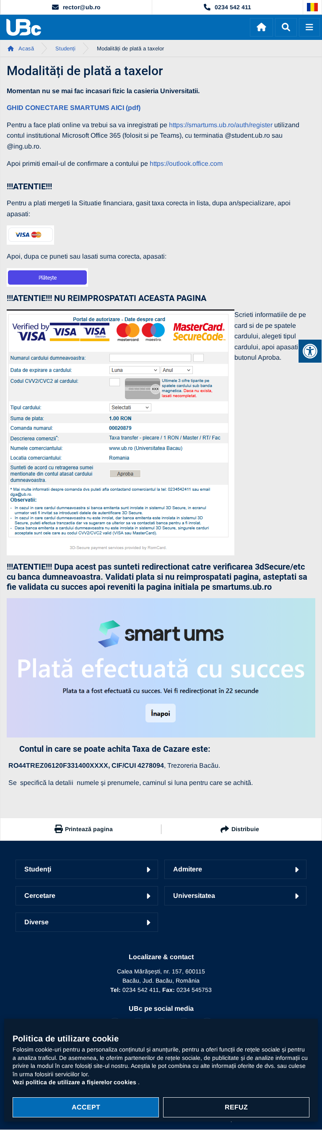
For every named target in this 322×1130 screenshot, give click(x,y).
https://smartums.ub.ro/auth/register (221, 124)
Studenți (65, 48)
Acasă (25, 48)
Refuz (236, 1107)
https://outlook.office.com (186, 163)
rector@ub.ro (82, 7)
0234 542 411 (233, 7)
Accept (86, 1107)
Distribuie (245, 829)
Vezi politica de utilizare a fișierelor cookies (75, 1082)
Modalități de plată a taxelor (130, 48)
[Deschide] (309, 27)
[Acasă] (261, 27)
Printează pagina (89, 829)
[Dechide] (286, 27)
